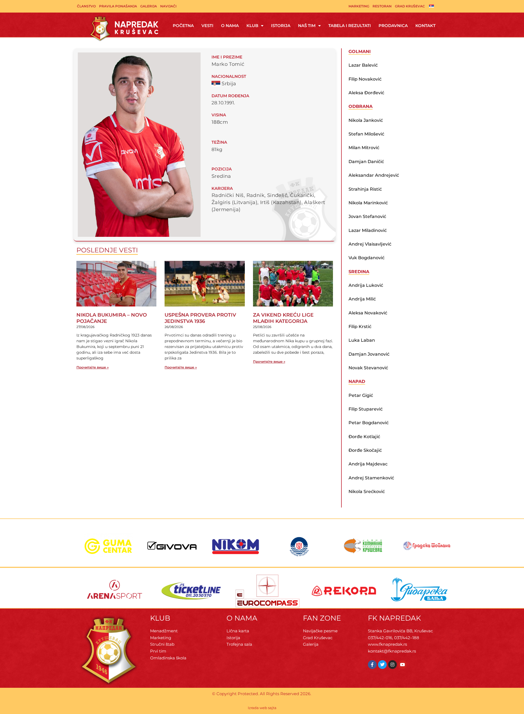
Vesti (207, 25)
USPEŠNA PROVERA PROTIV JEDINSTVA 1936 (200, 318)
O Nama (230, 25)
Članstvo (86, 6)
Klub (252, 25)
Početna (183, 25)
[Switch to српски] (431, 5)
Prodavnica (393, 25)
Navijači (168, 6)
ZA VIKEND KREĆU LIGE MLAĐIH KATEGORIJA (283, 318)
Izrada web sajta (262, 708)
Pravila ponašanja (118, 6)
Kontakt (425, 25)
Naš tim (306, 25)
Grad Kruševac (410, 6)
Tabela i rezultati (349, 25)
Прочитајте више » (92, 367)
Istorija (280, 25)
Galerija (148, 6)
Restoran (382, 6)
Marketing (359, 6)
